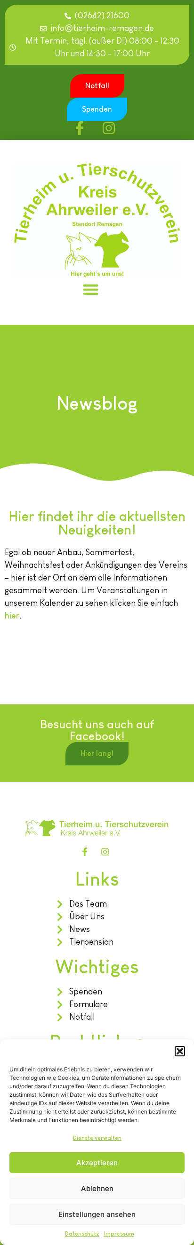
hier (12, 615)
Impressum (119, 1233)
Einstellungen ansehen (97, 1214)
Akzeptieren (97, 1162)
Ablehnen (97, 1188)
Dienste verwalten (97, 1138)
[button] (180, 1051)
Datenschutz (82, 1233)
